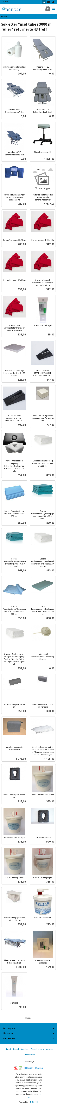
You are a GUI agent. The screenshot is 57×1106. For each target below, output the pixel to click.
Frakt (8, 1049)
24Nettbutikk (33, 1102)
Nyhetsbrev (30, 1054)
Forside (4, 16)
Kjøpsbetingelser (20, 1049)
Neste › (28, 1018)
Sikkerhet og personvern (42, 1049)
